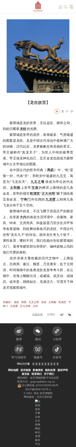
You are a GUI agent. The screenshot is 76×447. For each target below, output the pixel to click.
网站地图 (13, 370)
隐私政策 (50, 370)
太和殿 (52, 302)
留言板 (26, 373)
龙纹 (16, 302)
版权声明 (63, 370)
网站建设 (29, 396)
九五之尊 (34, 302)
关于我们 (49, 373)
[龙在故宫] (38, 56)
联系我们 (37, 373)
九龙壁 (14, 306)
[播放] (56, 111)
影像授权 (38, 370)
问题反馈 (37, 314)
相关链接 (25, 370)
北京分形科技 (44, 396)
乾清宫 (62, 302)
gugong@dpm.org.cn (42, 381)
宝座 (43, 302)
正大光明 (25, 306)
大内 (35, 306)
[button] (65, 7)
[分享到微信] (70, 315)
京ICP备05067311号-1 (38, 389)
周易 (23, 302)
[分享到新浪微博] (62, 315)
